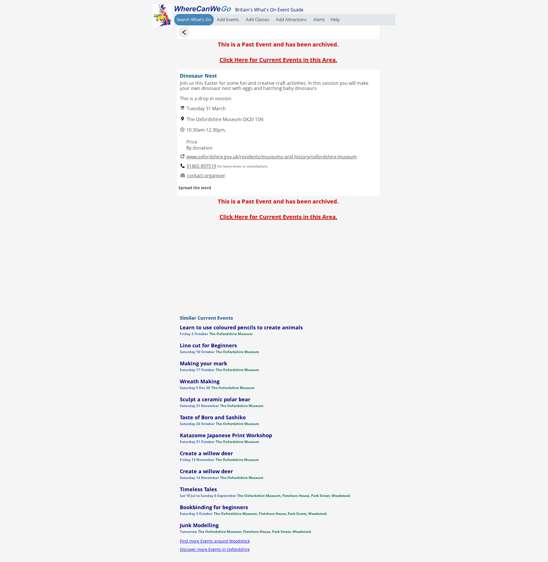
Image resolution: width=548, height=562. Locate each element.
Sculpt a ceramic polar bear (215, 399)
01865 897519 (201, 166)
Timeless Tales (198, 489)
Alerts (319, 19)
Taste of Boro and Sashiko (213, 417)
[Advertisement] (278, 266)
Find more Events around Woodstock (215, 541)
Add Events (228, 19)
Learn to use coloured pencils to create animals (241, 327)
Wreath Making (199, 381)
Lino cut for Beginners (208, 345)
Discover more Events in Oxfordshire (215, 549)
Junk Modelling (199, 525)
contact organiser (206, 176)
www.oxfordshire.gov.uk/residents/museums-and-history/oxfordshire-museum (271, 157)
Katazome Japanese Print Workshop (226, 435)
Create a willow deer (206, 453)
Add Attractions (292, 19)
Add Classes (258, 19)
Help (335, 19)
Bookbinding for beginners (214, 507)
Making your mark (203, 363)
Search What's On (194, 19)
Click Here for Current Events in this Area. (278, 60)
